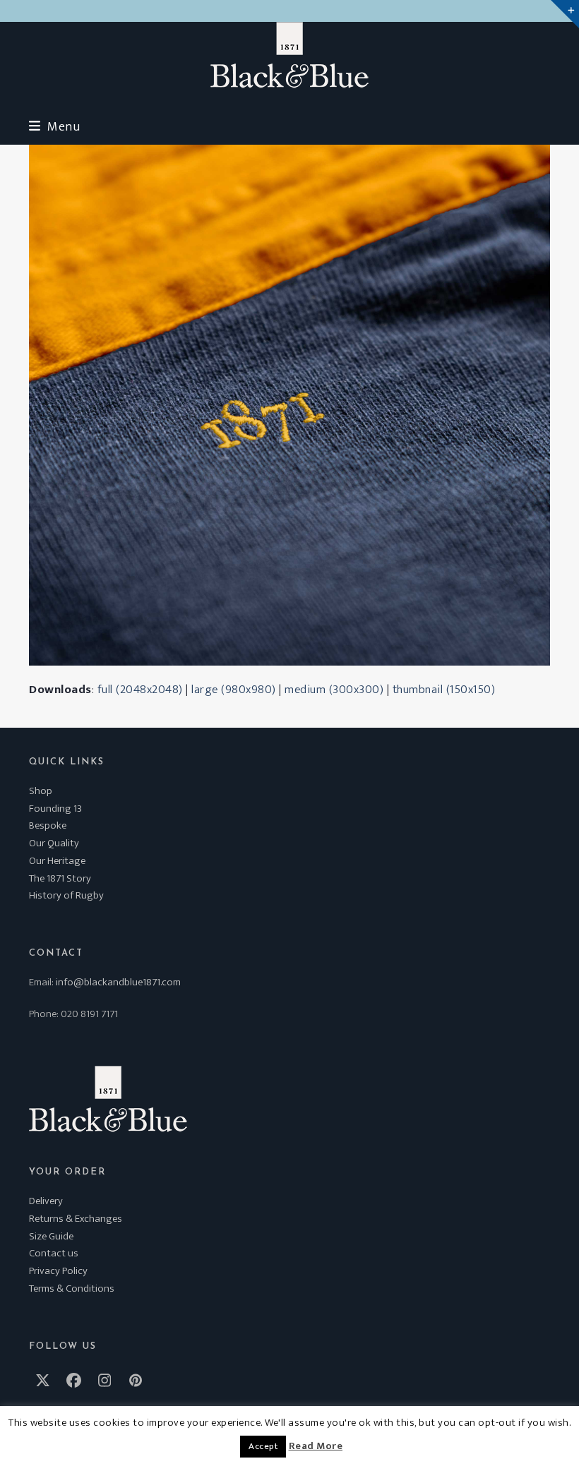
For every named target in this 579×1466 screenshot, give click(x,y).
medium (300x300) (334, 689)
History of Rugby (66, 895)
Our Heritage (57, 861)
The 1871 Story (60, 878)
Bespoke (47, 825)
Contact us (53, 1253)
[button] (54, 127)
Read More (316, 1446)
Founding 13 (55, 808)
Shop (40, 791)
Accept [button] (263, 1446)
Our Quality (54, 843)
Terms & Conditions (71, 1288)
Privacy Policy (58, 1271)
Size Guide (51, 1236)
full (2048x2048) (140, 689)
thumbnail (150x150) (444, 689)
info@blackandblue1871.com (118, 982)
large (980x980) (233, 689)
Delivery (46, 1201)
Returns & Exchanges (75, 1218)
